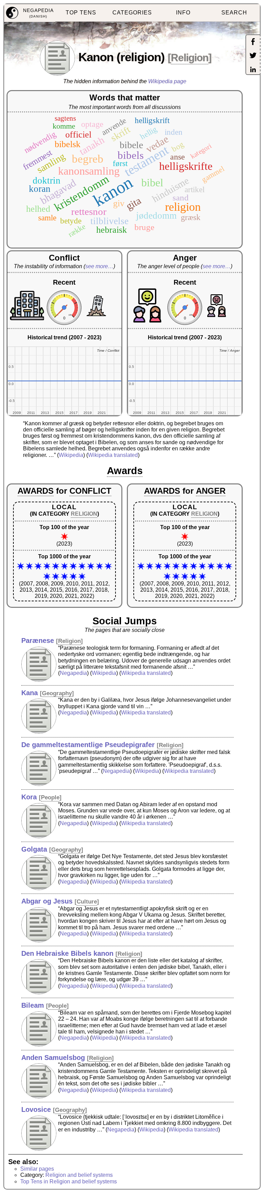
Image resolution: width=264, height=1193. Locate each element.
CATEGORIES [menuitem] (132, 12)
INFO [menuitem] (183, 12)
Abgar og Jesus (47, 901)
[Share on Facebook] (253, 42)
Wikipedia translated (113, 455)
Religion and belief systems (79, 1175)
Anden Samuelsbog (53, 1057)
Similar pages (37, 1169)
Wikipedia (71, 455)
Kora (29, 797)
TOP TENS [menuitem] (81, 12)
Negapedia (73, 673)
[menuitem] (29, 13)
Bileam (32, 1005)
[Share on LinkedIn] (253, 70)
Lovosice (36, 1109)
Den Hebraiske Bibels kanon (67, 953)
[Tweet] (253, 56)
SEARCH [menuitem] (234, 12)
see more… (99, 266)
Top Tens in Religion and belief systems (68, 1181)
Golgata (34, 849)
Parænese (37, 640)
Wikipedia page (167, 81)
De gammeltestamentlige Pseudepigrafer (88, 744)
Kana (29, 693)
